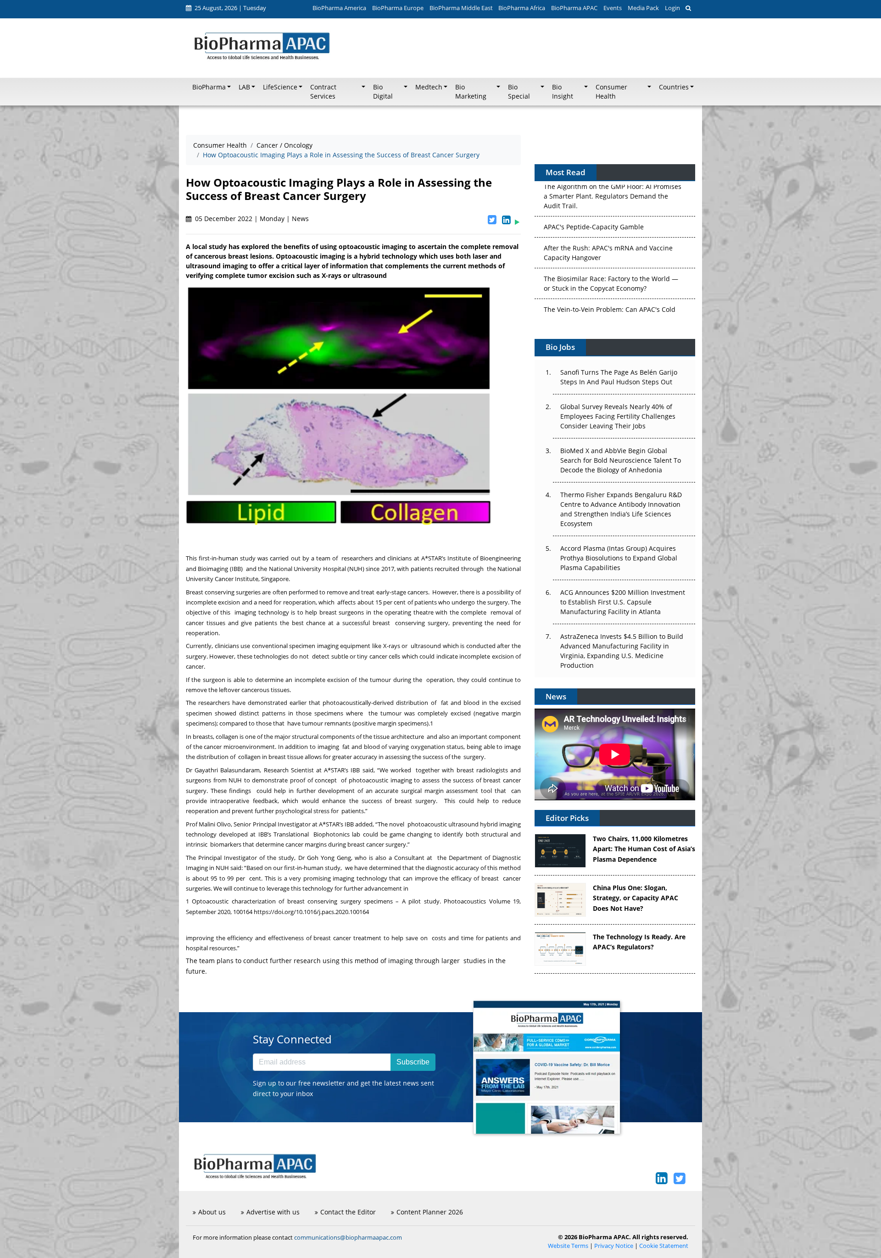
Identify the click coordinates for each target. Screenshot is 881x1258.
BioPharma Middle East (461, 8)
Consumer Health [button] (611, 91)
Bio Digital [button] (383, 91)
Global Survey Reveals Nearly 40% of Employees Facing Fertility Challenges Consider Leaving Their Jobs (617, 416)
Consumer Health (220, 145)
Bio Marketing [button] (470, 91)
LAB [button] (244, 87)
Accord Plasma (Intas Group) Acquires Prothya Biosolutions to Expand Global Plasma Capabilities (618, 558)
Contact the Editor (348, 1212)
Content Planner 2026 (429, 1212)
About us (212, 1212)
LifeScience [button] (280, 87)
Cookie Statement (663, 1246)
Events (612, 8)
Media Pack (643, 8)
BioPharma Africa (521, 8)
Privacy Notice (613, 1246)
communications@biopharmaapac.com (348, 1237)
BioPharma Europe (398, 8)
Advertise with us (273, 1212)
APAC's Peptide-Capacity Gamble (594, 185)
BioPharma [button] (209, 87)
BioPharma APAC (574, 8)
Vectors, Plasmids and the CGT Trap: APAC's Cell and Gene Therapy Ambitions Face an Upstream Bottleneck (610, 308)
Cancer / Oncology (284, 145)
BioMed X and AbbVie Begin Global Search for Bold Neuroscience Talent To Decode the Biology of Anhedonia (620, 460)
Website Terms (568, 1246)
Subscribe (412, 1062)
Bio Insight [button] (562, 91)
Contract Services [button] (323, 91)
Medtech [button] (428, 87)
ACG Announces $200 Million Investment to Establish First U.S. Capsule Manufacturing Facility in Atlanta (622, 602)
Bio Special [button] (519, 91)
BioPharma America (339, 8)
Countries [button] (674, 87)
